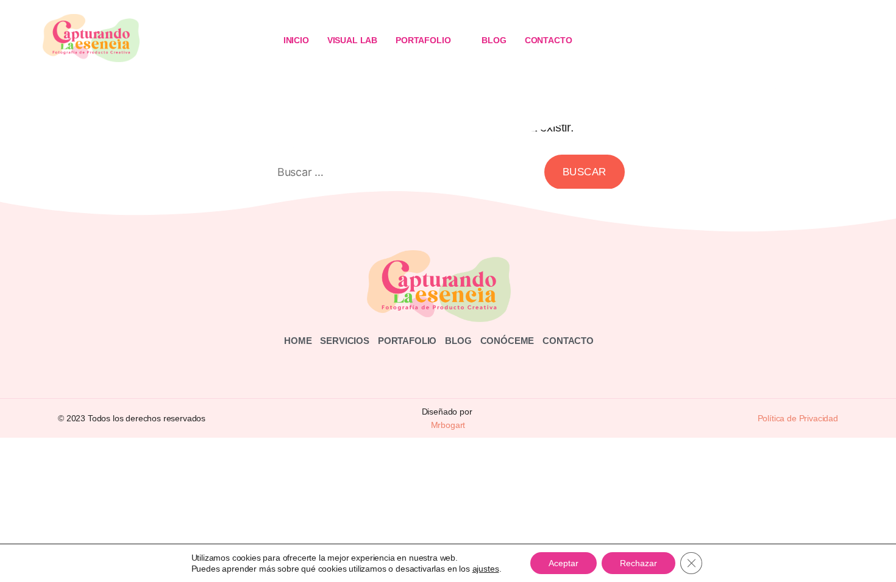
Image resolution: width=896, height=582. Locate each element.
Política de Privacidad (798, 418)
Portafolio (423, 40)
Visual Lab (352, 40)
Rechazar (638, 563)
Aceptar (563, 563)
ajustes (485, 568)
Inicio (296, 40)
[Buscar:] (402, 174)
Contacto (548, 40)
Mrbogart (448, 425)
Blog (494, 40)
